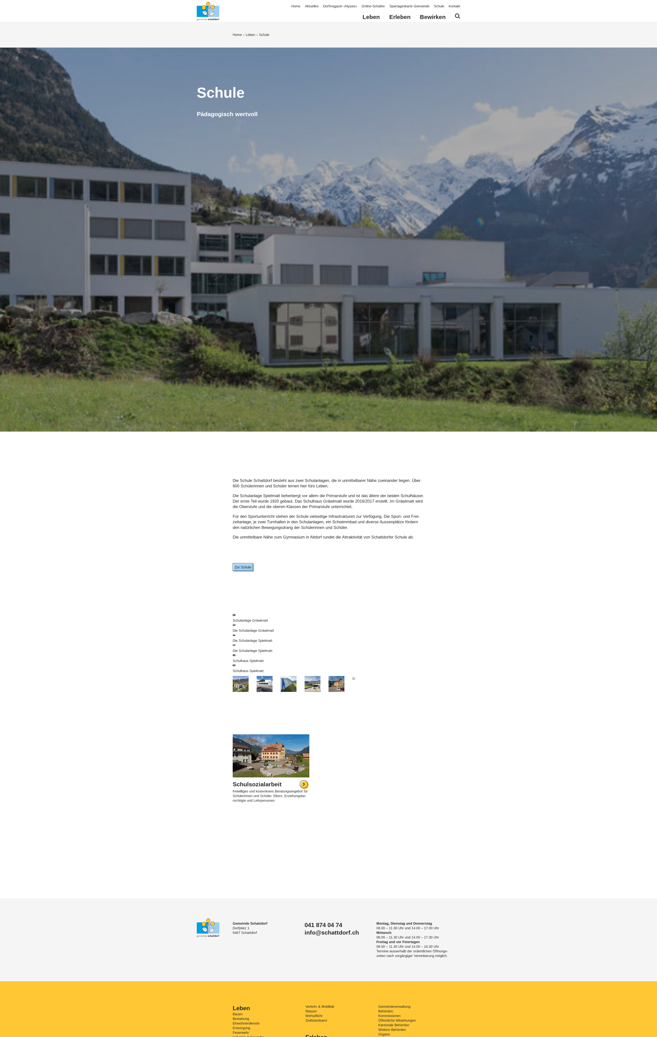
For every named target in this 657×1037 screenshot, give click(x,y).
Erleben (400, 17)
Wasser (311, 1011)
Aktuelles (312, 6)
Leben (371, 17)
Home (295, 6)
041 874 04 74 (323, 925)
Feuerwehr (241, 1032)
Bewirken (433, 17)
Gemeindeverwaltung (394, 1006)
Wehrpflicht (314, 1016)
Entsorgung (241, 1028)
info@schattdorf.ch (332, 932)
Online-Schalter (373, 6)
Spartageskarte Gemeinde (409, 6)
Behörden (385, 1011)
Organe (384, 1034)
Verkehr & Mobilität (319, 1006)
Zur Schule (243, 567)
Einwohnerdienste (246, 1023)
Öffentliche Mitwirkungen (397, 1020)
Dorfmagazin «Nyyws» (340, 6)
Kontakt (454, 6)
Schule (439, 6)
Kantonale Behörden (393, 1025)
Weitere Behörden (392, 1030)
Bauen (237, 1014)
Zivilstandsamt (316, 1020)
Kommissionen (389, 1016)
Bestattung (241, 1019)
